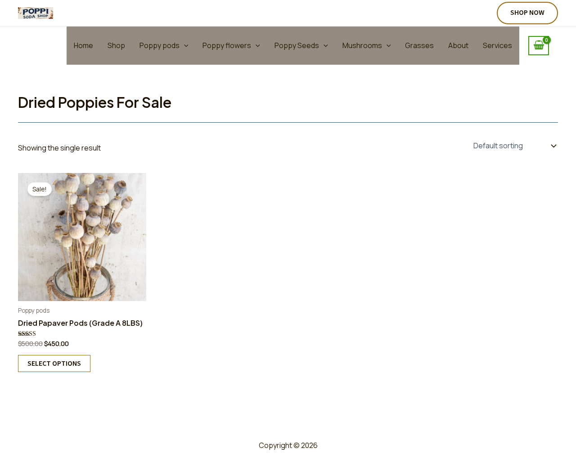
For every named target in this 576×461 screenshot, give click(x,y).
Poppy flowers (226, 45)
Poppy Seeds (296, 45)
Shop (116, 45)
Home (83, 45)
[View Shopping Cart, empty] (538, 45)
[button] (527, 13)
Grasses (419, 45)
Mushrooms (362, 45)
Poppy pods (160, 45)
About (458, 45)
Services (497, 45)
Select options (54, 363)
